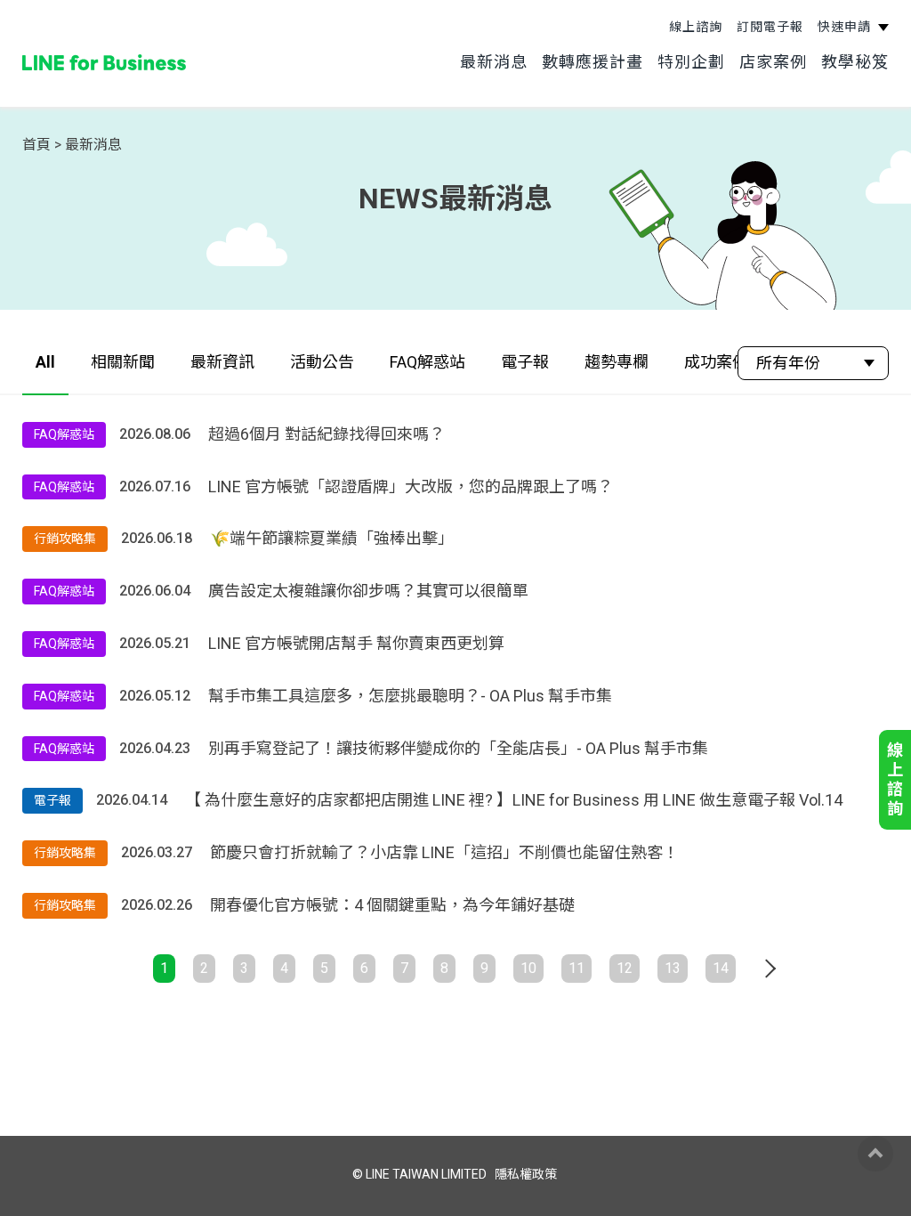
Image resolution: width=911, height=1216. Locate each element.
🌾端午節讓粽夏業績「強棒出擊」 (332, 538)
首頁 (36, 144)
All (45, 362)
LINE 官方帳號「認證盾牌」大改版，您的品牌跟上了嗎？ (410, 486)
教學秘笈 (855, 62)
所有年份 (788, 362)
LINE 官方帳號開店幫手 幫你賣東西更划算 (356, 643)
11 (576, 968)
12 (625, 968)
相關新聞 (123, 362)
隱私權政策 (526, 1174)
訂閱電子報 (770, 27)
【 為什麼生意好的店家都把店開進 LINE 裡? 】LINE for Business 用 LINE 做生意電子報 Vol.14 (513, 799)
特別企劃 (691, 62)
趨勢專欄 (616, 362)
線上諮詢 (695, 27)
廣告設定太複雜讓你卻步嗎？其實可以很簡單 (368, 590)
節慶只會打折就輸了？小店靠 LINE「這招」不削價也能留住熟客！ (444, 852)
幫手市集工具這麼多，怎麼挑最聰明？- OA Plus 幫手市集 (410, 695)
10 (528, 968)
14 (721, 968)
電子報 (525, 362)
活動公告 (322, 362)
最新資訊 (222, 362)
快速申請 (846, 27)
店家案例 (773, 62)
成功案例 (716, 362)
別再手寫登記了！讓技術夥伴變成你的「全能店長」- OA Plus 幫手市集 (458, 748)
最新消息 (494, 62)
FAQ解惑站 (427, 362)
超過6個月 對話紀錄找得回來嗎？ (326, 434)
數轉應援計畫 (592, 62)
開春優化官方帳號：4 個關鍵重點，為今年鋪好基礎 (392, 905)
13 (673, 968)
